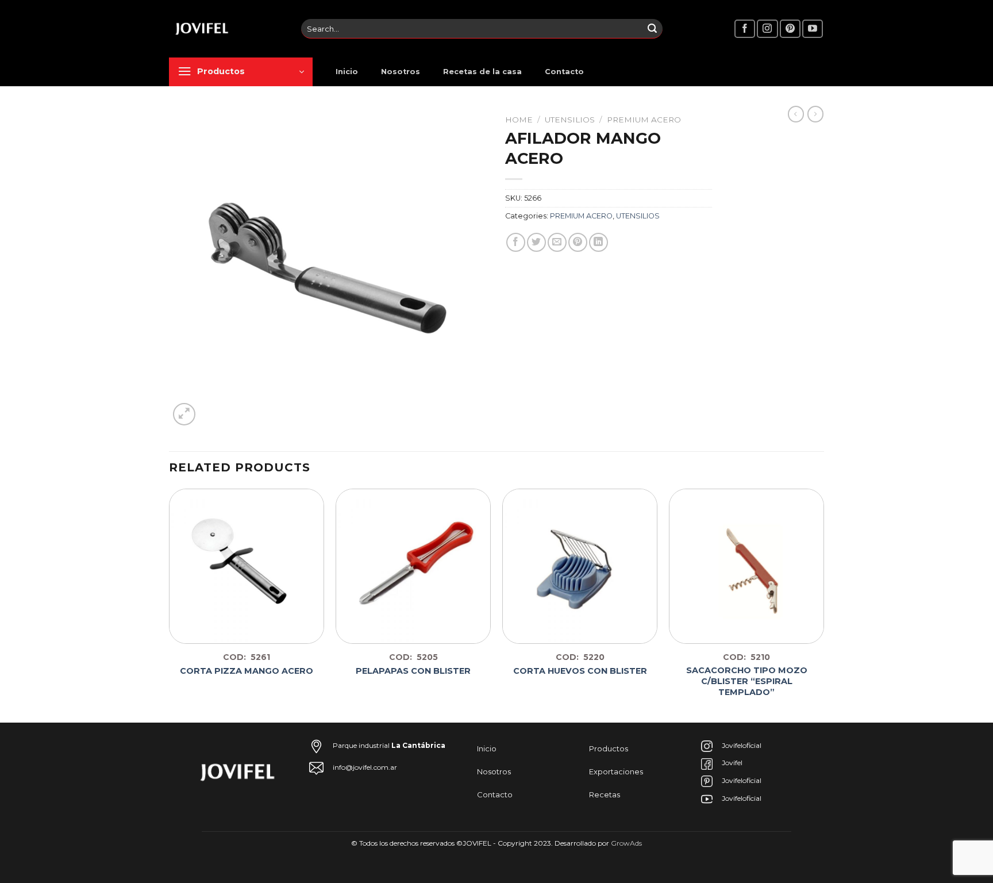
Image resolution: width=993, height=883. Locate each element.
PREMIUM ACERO (644, 119)
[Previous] (169, 604)
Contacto (564, 71)
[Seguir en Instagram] (767, 29)
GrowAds (626, 843)
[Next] (823, 604)
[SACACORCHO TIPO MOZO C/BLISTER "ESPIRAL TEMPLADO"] (746, 566)
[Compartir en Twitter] (536, 242)
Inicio (347, 71)
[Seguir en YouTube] (812, 29)
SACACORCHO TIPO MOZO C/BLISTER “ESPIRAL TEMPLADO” (746, 681)
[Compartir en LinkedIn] (598, 242)
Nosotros (400, 71)
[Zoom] (184, 414)
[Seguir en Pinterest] (790, 29)
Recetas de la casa (482, 71)
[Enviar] (652, 29)
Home (519, 119)
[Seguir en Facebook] (744, 29)
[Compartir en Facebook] (515, 242)
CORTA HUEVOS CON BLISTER (580, 671)
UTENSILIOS (570, 119)
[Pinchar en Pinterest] (577, 242)
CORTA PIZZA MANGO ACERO (246, 671)
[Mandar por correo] (557, 242)
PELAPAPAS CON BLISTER (413, 671)
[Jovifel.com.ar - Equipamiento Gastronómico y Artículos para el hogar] (226, 28)
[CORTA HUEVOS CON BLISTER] (580, 566)
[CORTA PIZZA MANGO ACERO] (247, 566)
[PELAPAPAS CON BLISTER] (413, 566)
